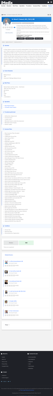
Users (29, 363)
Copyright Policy (5, 366)
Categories (30, 361)
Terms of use (4, 361)
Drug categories (31, 359)
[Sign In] (48, 2)
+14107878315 (21, 38)
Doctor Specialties (32, 357)
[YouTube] (8, 381)
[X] (6, 381)
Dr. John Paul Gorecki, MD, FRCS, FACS (17, 291)
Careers (3, 357)
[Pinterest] (10, 381)
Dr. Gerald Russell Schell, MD (15, 281)
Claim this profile (8, 32)
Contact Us (4, 375)
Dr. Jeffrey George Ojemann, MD (16, 261)
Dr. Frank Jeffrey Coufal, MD (15, 271)
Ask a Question (29, 38)
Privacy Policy (4, 363)
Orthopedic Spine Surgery (28, 23)
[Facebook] (1, 381)
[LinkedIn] (4, 381)
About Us (4, 359)
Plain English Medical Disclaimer (27, 390)
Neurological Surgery (16, 23)
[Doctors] (7, 2)
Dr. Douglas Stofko (13, 301)
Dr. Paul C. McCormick (13, 310)
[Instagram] (3, 381)
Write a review (38, 38)
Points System (31, 366)
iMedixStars (30, 368)
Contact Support (5, 377)
